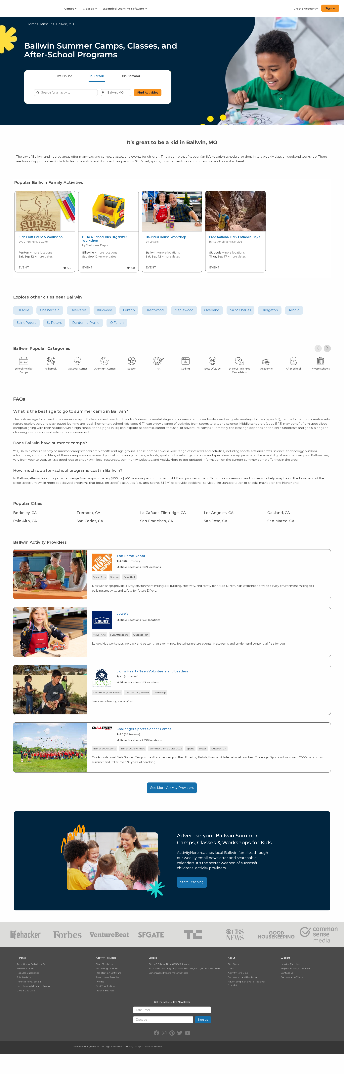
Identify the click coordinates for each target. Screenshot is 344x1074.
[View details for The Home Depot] (50, 574)
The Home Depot (130, 556)
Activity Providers (106, 957)
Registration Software (108, 972)
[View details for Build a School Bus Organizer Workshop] (108, 211)
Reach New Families (107, 977)
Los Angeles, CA (219, 513)
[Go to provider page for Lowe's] (102, 620)
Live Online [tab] (64, 76)
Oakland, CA (278, 513)
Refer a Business (105, 990)
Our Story (233, 964)
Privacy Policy (132, 1046)
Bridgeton (270, 310)
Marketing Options (107, 968)
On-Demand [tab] (131, 76)
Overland (211, 310)
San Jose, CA (215, 521)
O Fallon (117, 323)
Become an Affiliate (291, 977)
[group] (45, 231)
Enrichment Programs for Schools (168, 972)
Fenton (129, 310)
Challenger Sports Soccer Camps (143, 729)
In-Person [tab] (97, 76)
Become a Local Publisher (242, 977)
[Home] (29, 8)
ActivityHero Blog (238, 972)
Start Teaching (192, 882)
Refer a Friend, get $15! (29, 981)
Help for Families (289, 964)
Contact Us (286, 972)
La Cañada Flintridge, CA (163, 513)
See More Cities (25, 968)
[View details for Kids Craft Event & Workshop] (45, 211)
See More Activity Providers (172, 788)
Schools (153, 957)
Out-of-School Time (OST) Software (169, 964)
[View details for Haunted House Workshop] (172, 211)
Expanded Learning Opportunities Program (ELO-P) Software (184, 968)
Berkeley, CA (25, 513)
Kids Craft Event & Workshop (41, 237)
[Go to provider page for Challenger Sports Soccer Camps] (102, 729)
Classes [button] (89, 8)
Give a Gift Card (26, 990)
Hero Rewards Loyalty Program (35, 985)
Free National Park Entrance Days (234, 237)
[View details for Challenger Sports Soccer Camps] (50, 747)
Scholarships (24, 977)
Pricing (100, 981)
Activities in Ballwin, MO (31, 964)
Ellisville (23, 310)
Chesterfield (50, 310)
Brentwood (155, 310)
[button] (318, 348)
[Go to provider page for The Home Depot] (102, 563)
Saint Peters (26, 323)
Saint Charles (240, 310)
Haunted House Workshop (166, 237)
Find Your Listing (105, 985)
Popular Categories (28, 972)
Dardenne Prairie (85, 323)
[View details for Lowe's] (50, 631)
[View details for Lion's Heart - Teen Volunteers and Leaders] (50, 689)
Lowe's (122, 614)
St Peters (54, 323)
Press (231, 968)
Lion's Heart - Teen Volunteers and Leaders (152, 671)
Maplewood (184, 310)
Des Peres (78, 310)
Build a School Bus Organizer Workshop (104, 238)
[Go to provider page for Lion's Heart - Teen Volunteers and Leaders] (102, 678)
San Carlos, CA (90, 521)
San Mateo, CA (280, 521)
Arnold (294, 310)
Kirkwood (104, 310)
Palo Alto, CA (25, 521)
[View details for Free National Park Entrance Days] (235, 211)
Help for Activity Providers (295, 968)
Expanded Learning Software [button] (124, 8)
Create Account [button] (305, 8)
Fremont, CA (88, 513)
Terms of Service (153, 1046)
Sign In (330, 8)
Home (31, 24)
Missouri (46, 24)
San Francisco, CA (156, 521)
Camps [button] (69, 8)
